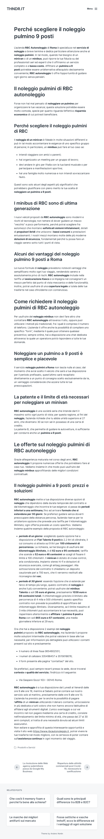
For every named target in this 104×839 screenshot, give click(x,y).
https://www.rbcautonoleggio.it (51, 731)
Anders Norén (57, 833)
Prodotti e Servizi (26, 747)
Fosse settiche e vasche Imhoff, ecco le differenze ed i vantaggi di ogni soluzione (75, 821)
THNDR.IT (16, 8)
